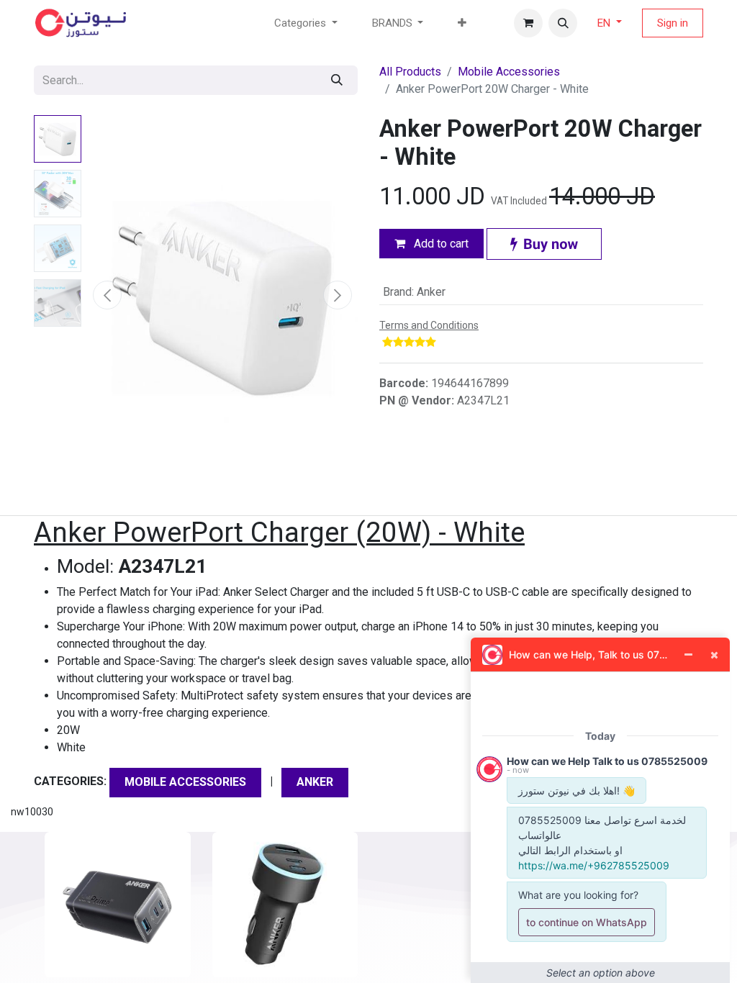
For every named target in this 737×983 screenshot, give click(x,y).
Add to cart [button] (440, 243)
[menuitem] (462, 23)
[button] (562, 23)
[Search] (337, 80)
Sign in (672, 23)
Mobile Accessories (509, 71)
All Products (410, 71)
